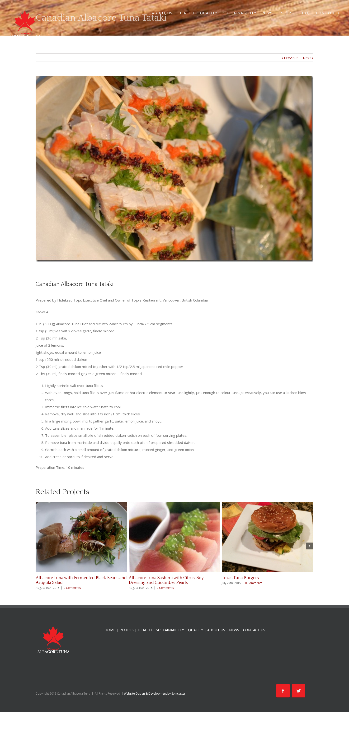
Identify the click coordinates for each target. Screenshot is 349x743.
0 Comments (67, 583)
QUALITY (208, 13)
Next (307, 57)
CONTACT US (329, 13)
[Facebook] (283, 690)
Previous (291, 57)
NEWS (268, 13)
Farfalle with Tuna (53, 578)
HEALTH (186, 13)
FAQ (306, 13)
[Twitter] (298, 690)
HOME (109, 629)
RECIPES (288, 13)
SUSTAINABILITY (239, 13)
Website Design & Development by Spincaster (154, 694)
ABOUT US (162, 13)
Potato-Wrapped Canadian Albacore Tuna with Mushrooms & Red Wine (266, 580)
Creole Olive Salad (146, 578)
